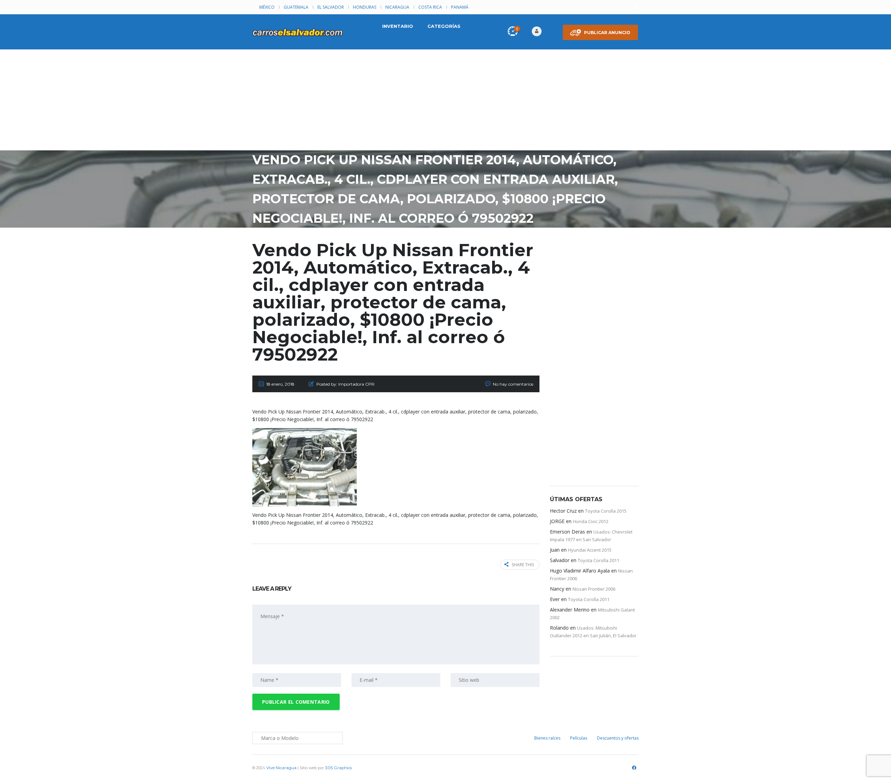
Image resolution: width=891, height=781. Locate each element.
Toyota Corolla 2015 (605, 511)
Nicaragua (397, 7)
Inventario (397, 26)
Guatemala (296, 7)
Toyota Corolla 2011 (598, 560)
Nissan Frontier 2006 (594, 589)
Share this (523, 565)
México (267, 7)
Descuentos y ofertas (618, 738)
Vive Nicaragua (281, 767)
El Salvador (330, 7)
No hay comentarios (513, 384)
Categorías (443, 26)
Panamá (459, 7)
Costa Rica (430, 7)
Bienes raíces (547, 738)
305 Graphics (338, 767)
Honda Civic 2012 (590, 521)
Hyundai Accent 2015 (590, 550)
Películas (578, 738)
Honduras (364, 7)
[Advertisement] (445, 101)
